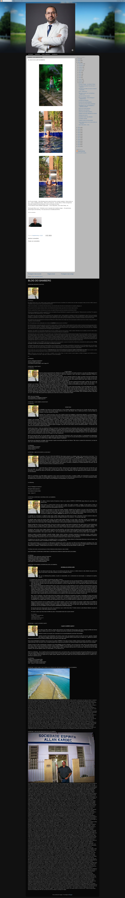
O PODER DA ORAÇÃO (83, 100)
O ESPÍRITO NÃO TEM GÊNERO (86, 116)
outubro (80, 67)
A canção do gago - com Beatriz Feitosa (87, 84)
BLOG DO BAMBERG (39, 280)
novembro (81, 65)
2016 (79, 139)
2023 (79, 127)
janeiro (80, 82)
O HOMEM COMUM (83, 118)
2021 (79, 130)
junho (80, 74)
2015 (79, 141)
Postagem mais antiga (67, 274)
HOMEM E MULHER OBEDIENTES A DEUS (88, 113)
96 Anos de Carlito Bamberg (84, 108)
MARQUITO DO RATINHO (84, 110)
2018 (79, 136)
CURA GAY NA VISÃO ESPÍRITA (85, 111)
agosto (80, 70)
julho (80, 72)
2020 (79, 132)
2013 (79, 144)
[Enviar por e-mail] (46, 235)
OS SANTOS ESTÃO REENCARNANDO (87, 103)
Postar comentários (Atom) (37, 276)
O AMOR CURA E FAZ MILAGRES (86, 120)
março (80, 79)
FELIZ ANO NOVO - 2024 (84, 124)
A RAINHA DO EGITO (83, 115)
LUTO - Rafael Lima (83, 91)
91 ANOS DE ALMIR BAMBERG (85, 102)
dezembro (81, 63)
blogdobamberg (81, 151)
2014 (79, 142)
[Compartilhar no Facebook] (49, 235)
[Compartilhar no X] (48, 235)
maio (80, 75)
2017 (79, 137)
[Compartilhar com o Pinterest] (51, 235)
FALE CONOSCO (46, 54)
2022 (79, 129)
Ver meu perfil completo (81, 152)
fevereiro (81, 81)
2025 (79, 60)
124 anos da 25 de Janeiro (84, 95)
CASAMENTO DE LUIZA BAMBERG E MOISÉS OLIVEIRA (86, 106)
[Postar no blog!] (47, 235)
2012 (79, 146)
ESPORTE (37, 54)
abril (80, 77)
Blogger (70, 894)
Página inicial (51, 274)
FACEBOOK (54, 54)
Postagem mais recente (34, 274)
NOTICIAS (30, 54)
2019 (79, 134)
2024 (79, 62)
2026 (79, 58)
